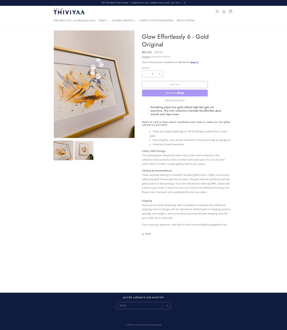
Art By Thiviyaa (139, 325)
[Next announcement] (232, 3)
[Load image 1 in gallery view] (63, 150)
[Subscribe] (167, 305)
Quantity (146, 68)
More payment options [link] (175, 100)
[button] (103, 20)
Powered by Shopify (153, 325)
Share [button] (148, 234)
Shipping (146, 57)
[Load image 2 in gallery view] (84, 150)
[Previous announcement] (55, 3)
